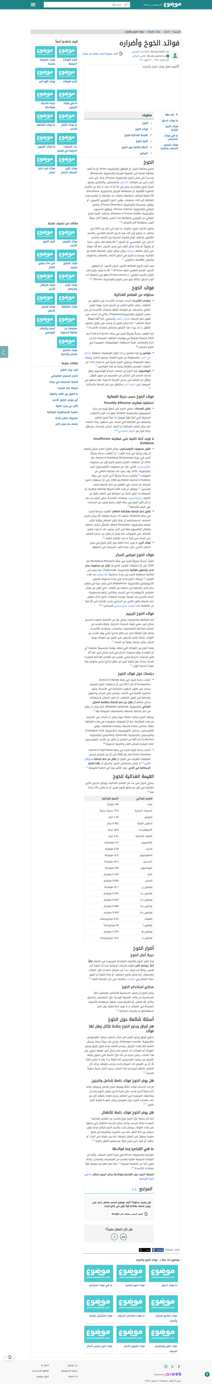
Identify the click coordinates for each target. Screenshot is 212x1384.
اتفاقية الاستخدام (40, 1371)
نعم (124, 1236)
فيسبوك (160, 1250)
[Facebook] (178, 1366)
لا (114, 1236)
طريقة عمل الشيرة (68, 388)
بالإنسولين (102, 574)
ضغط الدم (129, 384)
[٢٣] (144, 1072)
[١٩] (142, 762)
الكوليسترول (144, 466)
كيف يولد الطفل (69, 370)
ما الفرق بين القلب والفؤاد (63, 394)
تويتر (148, 1250)
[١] (122, 222)
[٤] (92, 278)
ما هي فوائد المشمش (171, 137)
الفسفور (147, 861)
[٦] (135, 322)
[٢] (120, 222)
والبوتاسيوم (135, 498)
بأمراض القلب (123, 318)
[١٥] (100, 605)
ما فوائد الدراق (170, 120)
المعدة (131, 979)
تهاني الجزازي (139, 56)
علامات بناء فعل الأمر (67, 424)
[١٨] (104, 743)
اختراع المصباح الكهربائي (64, 376)
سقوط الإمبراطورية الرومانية (62, 412)
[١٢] (139, 488)
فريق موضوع (42, 1376)
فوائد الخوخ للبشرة (171, 128)
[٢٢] (90, 978)
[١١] (139, 475)
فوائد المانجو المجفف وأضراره (169, 146)
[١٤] (144, 578)
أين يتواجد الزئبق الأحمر (65, 400)
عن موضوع (73, 1365)
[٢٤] (93, 1140)
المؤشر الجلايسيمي (124, 605)
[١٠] (115, 430)
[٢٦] (132, 1167)
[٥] (90, 278)
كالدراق (124, 182)
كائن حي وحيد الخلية (67, 406)
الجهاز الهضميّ (126, 431)
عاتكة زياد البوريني (140, 52)
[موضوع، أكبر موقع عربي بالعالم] (172, 4)
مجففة (131, 251)
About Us (73, 1376)
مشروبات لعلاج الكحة (66, 418)
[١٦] (113, 641)
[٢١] (148, 791)
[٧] (87, 327)
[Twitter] (172, 1366)
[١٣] (103, 537)
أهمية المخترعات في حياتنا (63, 382)
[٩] (97, 365)
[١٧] (94, 710)
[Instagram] (165, 1366)
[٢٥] (119, 1163)
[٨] (137, 346)
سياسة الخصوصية (69, 1371)
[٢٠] (87, 767)
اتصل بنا (45, 1365)
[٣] (112, 269)
